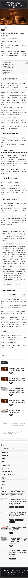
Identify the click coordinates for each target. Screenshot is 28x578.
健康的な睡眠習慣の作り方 (8, 70)
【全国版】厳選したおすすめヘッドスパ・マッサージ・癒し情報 (15, 570)
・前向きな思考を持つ (9, 67)
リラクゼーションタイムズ (14, 6)
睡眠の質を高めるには (7, 72)
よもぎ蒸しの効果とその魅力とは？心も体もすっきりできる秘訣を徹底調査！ (17, 552)
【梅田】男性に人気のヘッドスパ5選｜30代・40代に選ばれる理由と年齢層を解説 (17, 514)
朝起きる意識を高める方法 (8, 66)
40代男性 (12, 491)
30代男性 (4, 491)
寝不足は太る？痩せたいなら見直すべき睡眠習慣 (17, 528)
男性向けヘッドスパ (17, 494)
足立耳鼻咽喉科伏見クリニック (14, 284)
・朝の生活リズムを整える (10, 69)
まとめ (4, 73)
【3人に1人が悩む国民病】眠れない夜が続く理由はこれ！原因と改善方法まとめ (16, 390)
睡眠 (3, 355)
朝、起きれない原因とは (8, 64)
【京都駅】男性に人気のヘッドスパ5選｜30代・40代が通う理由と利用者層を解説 (17, 501)
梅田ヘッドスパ (6, 494)
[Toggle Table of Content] (26, 62)
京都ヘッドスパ (21, 491)
